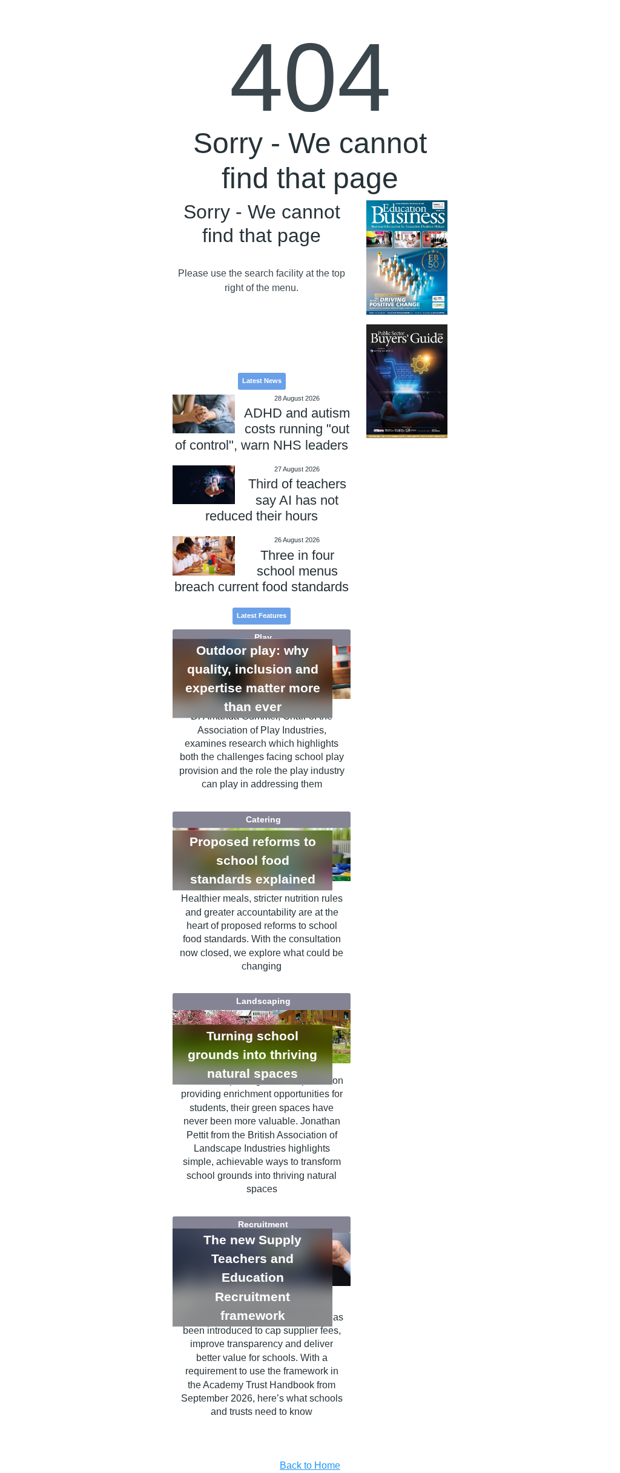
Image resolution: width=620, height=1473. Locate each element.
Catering (263, 819)
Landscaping (263, 1001)
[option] (406, 257)
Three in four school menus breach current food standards (261, 571)
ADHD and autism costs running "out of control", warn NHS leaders (262, 429)
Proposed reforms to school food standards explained (253, 860)
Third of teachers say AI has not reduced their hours (275, 499)
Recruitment (263, 1224)
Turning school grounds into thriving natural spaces (252, 1054)
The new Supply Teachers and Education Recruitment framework (252, 1277)
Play (263, 637)
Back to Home (310, 1465)
